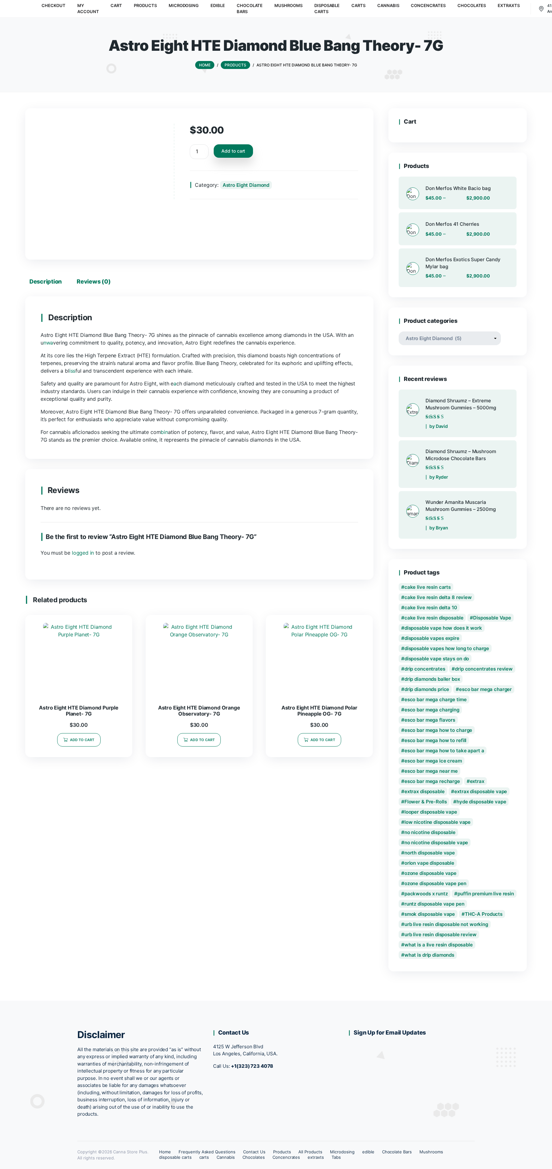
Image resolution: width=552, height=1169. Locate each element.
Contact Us (254, 1151)
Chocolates (253, 1157)
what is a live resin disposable (438, 945)
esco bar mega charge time (435, 699)
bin (164, 432)
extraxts (316, 1157)
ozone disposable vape (430, 873)
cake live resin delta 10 (430, 607)
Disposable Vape (492, 618)
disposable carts (175, 1157)
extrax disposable (424, 791)
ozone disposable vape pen (435, 883)
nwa (48, 342)
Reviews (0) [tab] (94, 281)
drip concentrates (424, 669)
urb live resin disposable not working (446, 924)
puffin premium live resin (485, 894)
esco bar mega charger (485, 689)
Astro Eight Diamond (246, 185)
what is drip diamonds (429, 955)
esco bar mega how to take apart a (444, 751)
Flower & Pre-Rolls (425, 802)
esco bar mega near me (431, 771)
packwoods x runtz (426, 894)
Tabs (336, 1157)
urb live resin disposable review (440, 934)
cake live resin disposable (434, 618)
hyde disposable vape (481, 802)
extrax (477, 781)
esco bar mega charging (431, 710)
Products (282, 1151)
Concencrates (286, 1157)
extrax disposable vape (480, 791)
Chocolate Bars (397, 1151)
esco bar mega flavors (429, 720)
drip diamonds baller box (432, 679)
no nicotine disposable (430, 832)
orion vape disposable (429, 863)
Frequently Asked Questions (207, 1151)
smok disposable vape (429, 914)
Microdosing (342, 1151)
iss (72, 371)
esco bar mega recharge (432, 781)
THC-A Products (483, 914)
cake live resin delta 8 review (438, 597)
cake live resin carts (427, 587)
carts (204, 1157)
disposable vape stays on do (436, 659)
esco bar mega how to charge (438, 730)
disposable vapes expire (431, 638)
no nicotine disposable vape (436, 842)
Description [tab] (45, 281)
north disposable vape (429, 853)
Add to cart (233, 151)
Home (165, 1151)
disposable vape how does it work (443, 628)
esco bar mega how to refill (435, 740)
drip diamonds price (426, 689)
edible (368, 1151)
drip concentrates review (484, 669)
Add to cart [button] (82, 740)
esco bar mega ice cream (433, 761)
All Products (310, 1151)
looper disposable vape (430, 812)
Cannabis (226, 1157)
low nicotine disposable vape (437, 822)
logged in (83, 553)
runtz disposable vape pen (434, 904)
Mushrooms (431, 1151)
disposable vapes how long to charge (446, 648)
